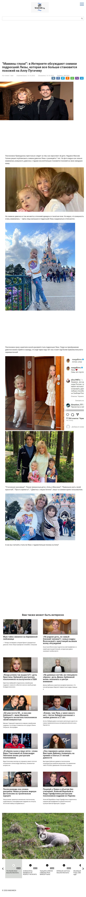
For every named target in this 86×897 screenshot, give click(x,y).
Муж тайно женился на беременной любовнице (20, 638)
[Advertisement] (43, 41)
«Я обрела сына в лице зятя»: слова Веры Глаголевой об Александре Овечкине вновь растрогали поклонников (20, 754)
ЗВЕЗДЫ (66, 75)
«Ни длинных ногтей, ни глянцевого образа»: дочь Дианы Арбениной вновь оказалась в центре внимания (60, 678)
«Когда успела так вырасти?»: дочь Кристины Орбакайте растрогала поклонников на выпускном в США (20, 677)
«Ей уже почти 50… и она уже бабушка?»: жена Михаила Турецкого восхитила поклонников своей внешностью (20, 716)
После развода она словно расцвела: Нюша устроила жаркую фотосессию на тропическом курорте (19, 792)
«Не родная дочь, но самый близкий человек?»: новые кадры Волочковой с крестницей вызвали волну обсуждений (60, 640)
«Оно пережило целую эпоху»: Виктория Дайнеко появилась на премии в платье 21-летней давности (58, 754)
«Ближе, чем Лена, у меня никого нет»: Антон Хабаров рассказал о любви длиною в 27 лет (59, 715)
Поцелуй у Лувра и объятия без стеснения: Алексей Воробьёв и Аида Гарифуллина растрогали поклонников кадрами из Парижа (59, 792)
